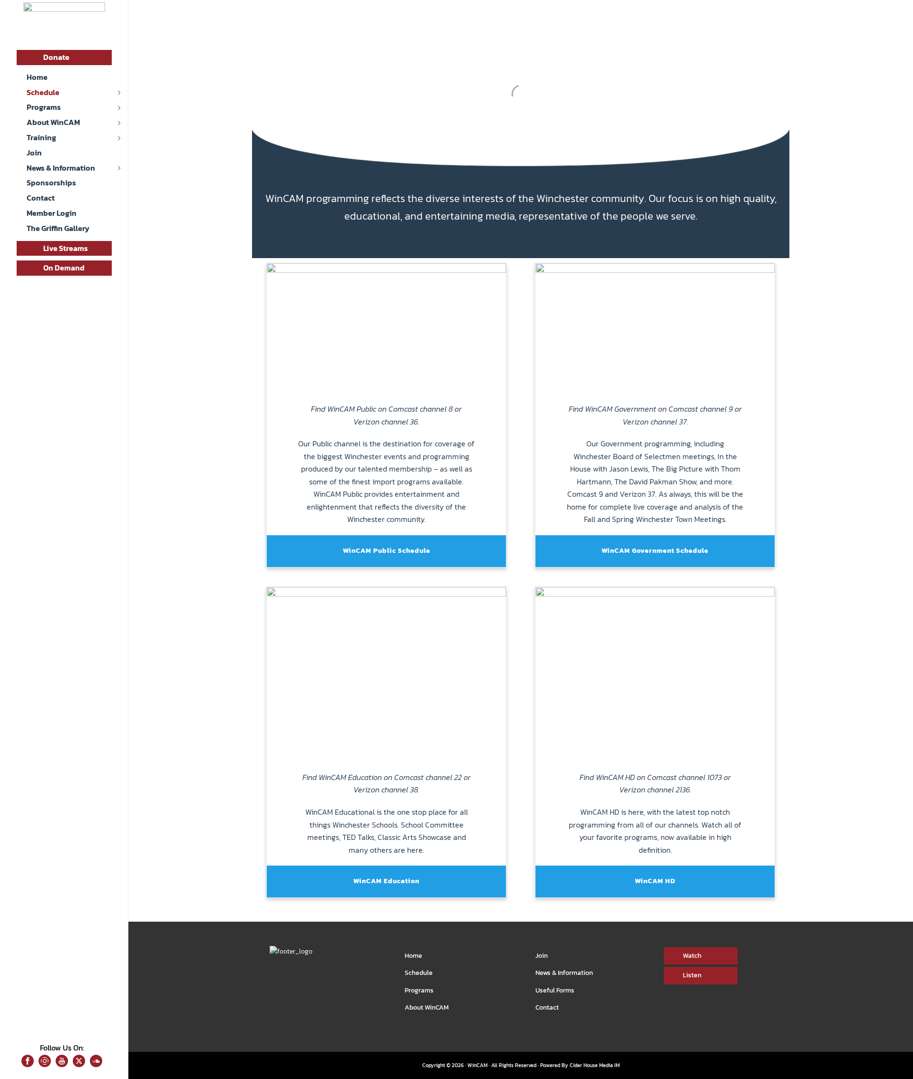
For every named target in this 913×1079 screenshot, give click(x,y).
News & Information (564, 973)
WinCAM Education (386, 881)
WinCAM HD (655, 881)
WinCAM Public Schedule (386, 551)
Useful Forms (554, 990)
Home (413, 956)
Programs (419, 990)
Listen (692, 975)
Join (541, 956)
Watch (692, 956)
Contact (547, 1007)
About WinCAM (427, 1007)
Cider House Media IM (595, 1065)
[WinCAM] (64, 23)
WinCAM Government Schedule (655, 551)
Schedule (419, 973)
